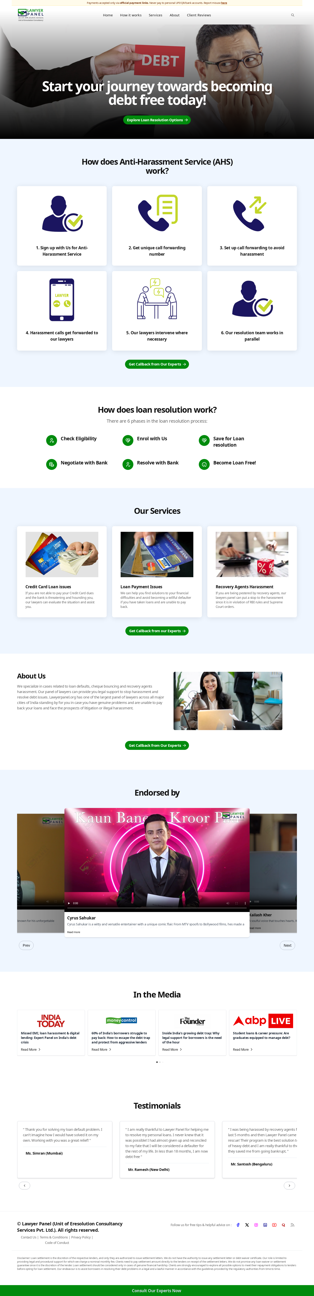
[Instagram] (256, 1225)
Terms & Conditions (54, 1237)
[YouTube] (274, 1225)
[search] (293, 15)
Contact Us (28, 1237)
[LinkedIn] (265, 1225)
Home (108, 15)
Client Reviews (199, 15)
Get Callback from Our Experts (155, 364)
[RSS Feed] (292, 1225)
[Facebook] (237, 1225)
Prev (26, 945)
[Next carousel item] (289, 1185)
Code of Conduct (57, 1242)
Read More (29, 1049)
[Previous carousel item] (24, 1185)
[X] (246, 1225)
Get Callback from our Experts (155, 630)
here (224, 3)
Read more (73, 932)
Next (287, 945)
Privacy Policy (80, 1237)
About (175, 15)
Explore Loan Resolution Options (155, 119)
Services (155, 15)
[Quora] (283, 1225)
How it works (130, 15)
